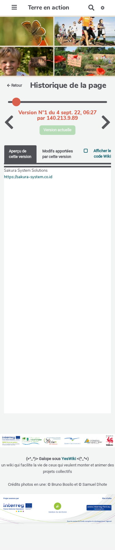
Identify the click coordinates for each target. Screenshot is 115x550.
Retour (16, 85)
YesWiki (69, 458)
